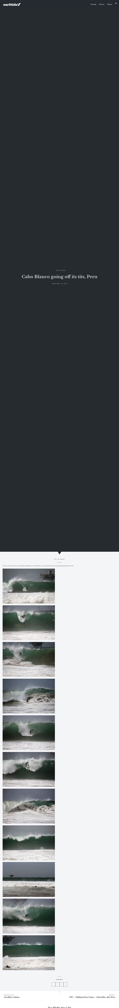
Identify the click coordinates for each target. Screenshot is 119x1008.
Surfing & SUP (59, 283)
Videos (109, 4)
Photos (101, 4)
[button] (54, 984)
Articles (61, 270)
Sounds (93, 4)
